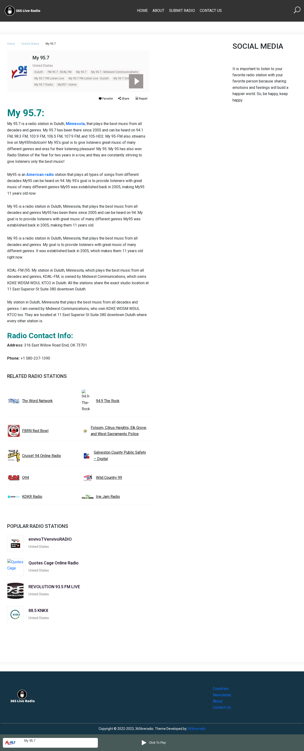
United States (30, 43)
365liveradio (196, 729)
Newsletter (222, 695)
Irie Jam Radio (108, 496)
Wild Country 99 (109, 477)
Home (142, 10)
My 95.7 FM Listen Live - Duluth (89, 78)
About (158, 10)
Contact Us (211, 10)
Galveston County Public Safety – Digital (120, 455)
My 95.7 (81, 72)
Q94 (25, 477)
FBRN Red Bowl (35, 430)
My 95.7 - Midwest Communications (114, 72)
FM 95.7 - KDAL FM (59, 72)
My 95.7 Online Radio (127, 78)
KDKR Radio (32, 496)
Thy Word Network (37, 401)
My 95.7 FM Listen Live (49, 78)
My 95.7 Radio (43, 84)
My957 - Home (67, 84)
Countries (221, 688)
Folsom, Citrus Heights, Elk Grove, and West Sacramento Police (119, 430)
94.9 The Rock (107, 401)
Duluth (38, 72)
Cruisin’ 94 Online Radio (41, 455)
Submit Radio (182, 10)
